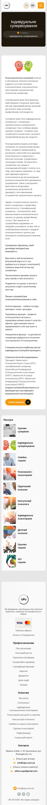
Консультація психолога (23, 719)
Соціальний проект (23, 737)
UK (26, 5)
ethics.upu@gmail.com (26, 771)
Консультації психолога (24, 502)
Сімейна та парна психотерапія (23, 724)
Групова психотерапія (23, 728)
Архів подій (23, 680)
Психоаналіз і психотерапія (25, 473)
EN (32, 5)
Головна (24, 32)
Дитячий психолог (23, 531)
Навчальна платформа (23, 657)
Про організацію (23, 648)
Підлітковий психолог (24, 488)
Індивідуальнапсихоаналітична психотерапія (23, 709)
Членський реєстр (23, 653)
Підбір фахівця (24, 733)
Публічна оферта (23, 630)
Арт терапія (21, 560)
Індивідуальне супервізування (25, 444)
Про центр (23, 698)
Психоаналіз (23, 702)
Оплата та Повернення (23, 635)
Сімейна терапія (22, 459)
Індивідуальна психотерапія (25, 517)
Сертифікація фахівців (23, 666)
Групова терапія (22, 546)
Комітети (24, 671)
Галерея (23, 684)
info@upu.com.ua (26, 762)
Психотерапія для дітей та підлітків (23, 714)
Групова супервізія (23, 430)
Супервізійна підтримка (24, 662)
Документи (24, 675)
